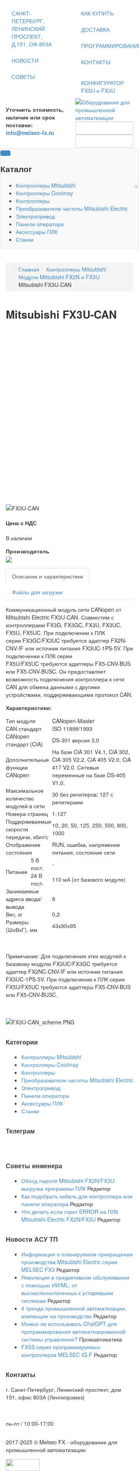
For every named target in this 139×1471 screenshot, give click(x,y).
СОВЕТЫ (23, 76)
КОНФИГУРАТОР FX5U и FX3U (102, 86)
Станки (25, 239)
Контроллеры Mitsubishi (46, 185)
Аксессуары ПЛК (37, 231)
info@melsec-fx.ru (30, 1410)
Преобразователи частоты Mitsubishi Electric (72, 208)
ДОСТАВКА (95, 29)
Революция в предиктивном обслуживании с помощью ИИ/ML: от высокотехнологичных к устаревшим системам (75, 1288)
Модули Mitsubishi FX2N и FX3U (59, 277)
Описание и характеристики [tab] (47, 576)
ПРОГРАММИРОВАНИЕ (107, 45)
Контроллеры (33, 201)
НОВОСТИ (25, 60)
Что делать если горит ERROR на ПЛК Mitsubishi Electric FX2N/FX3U (69, 1215)
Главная (29, 269)
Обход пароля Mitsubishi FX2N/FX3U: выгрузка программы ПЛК (68, 1184)
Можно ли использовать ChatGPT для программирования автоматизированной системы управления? (73, 1331)
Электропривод (35, 216)
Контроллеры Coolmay (44, 193)
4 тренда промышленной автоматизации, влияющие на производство (73, 1312)
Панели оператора (40, 224)
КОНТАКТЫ (95, 62)
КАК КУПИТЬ (97, 13)
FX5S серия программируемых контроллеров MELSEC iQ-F (60, 1350)
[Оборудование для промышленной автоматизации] (104, 109)
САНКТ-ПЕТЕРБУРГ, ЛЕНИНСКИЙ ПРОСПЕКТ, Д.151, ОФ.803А (32, 28)
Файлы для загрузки (37, 592)
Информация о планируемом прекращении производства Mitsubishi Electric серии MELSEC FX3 (77, 1261)
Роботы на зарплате (31, 1146)
